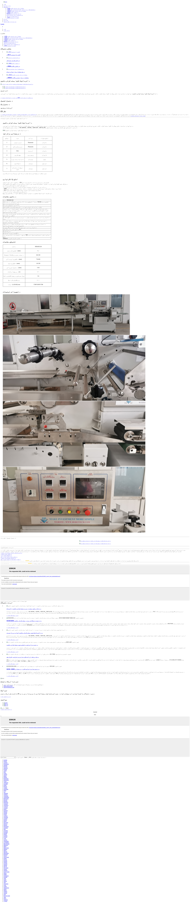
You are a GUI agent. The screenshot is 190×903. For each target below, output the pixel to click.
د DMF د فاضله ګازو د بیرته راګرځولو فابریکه (21, 9)
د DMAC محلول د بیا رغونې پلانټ (16, 11)
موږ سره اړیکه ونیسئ (10, 21)
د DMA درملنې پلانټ (12, 12)
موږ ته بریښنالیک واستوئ (9, 97)
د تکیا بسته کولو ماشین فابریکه (11, 559)
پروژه (5, 19)
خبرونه (6, 20)
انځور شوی (7, 30)
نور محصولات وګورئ (12, 615)
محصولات (6, 7)
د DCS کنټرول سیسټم (13, 17)
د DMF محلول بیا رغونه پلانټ (15, 8)
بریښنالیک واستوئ (6, 709)
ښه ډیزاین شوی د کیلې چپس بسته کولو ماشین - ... (22, 645)
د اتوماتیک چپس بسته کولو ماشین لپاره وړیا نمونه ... (25, 633)
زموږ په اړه (7, 5)
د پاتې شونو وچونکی (13, 16)
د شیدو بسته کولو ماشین (9, 114)
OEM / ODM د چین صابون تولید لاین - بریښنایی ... (23, 669)
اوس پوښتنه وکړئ (6, 696)
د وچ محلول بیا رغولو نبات (15, 15)
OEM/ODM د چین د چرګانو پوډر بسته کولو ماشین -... (24, 621)
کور (5, 4)
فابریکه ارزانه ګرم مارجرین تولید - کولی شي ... (23, 657)
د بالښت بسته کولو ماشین (8, 558)
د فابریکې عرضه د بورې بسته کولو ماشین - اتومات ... (24, 608)
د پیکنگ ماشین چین (6, 555)
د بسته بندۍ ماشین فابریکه (9, 556)
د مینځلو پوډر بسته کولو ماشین (26, 114)
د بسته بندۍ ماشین (6, 554)
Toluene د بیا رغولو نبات (14, 13)
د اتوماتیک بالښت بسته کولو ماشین (11, 552)
